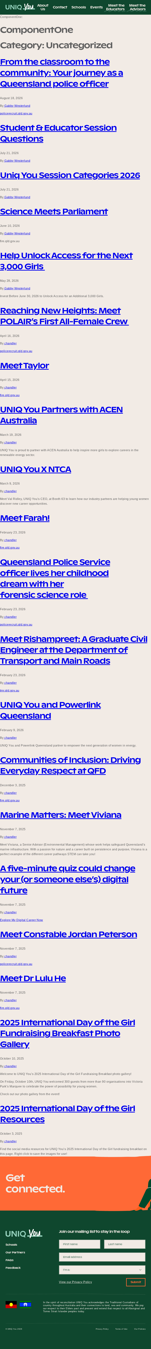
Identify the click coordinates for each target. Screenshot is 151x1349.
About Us (42, 7)
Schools (78, 7)
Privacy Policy (102, 1329)
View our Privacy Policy (75, 1282)
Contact (60, 7)
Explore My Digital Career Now (21, 920)
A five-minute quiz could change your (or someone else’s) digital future (67, 879)
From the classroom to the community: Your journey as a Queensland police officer (61, 73)
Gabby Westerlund (17, 105)
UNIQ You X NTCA (35, 469)
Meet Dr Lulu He (33, 978)
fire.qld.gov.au (10, 395)
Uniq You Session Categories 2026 (70, 175)
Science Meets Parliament (54, 211)
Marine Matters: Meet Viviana (60, 815)
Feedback (13, 1267)
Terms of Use (121, 1329)
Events (96, 7)
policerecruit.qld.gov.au (16, 113)
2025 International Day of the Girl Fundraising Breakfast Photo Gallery (67, 1033)
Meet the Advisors (137, 7)
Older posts (8, 1161)
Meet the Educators (115, 7)
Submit (136, 1282)
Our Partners (15, 1252)
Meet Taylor (24, 366)
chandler (10, 343)
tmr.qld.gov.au (9, 690)
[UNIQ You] (20, 7)
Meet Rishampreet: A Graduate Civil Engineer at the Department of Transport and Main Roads (73, 650)
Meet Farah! (25, 518)
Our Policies (139, 1329)
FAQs (9, 1260)
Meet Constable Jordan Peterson (68, 934)
